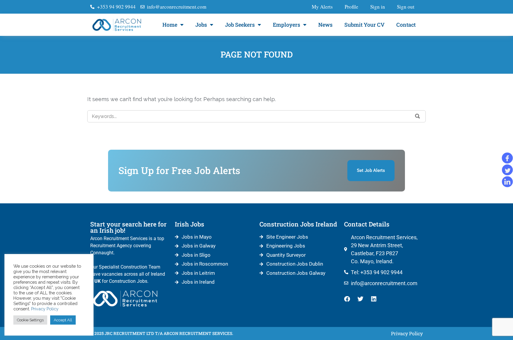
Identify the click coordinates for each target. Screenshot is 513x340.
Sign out (405, 6)
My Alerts (322, 6)
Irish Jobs (189, 224)
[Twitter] (360, 299)
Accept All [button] (63, 320)
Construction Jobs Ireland (298, 224)
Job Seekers (240, 24)
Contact (406, 24)
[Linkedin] (374, 299)
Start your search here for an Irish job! (128, 227)
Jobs (201, 24)
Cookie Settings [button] (30, 320)
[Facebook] (347, 299)
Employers (286, 24)
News (325, 24)
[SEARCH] (417, 116)
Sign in (377, 6)
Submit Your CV (364, 24)
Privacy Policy (44, 308)
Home (169, 24)
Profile (351, 6)
